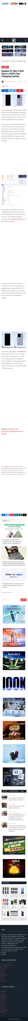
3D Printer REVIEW (13, 791)
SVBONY (4, 991)
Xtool (3, 1006)
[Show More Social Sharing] (25, 90)
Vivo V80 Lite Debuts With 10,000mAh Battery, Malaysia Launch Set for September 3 (12, 541)
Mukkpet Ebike (5, 1010)
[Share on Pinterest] (19, 90)
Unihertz (4, 999)
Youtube (3, 954)
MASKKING (4, 975)
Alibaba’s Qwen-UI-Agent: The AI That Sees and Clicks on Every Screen (13, 585)
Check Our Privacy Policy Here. (8, 945)
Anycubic (4, 1004)
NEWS (5, 67)
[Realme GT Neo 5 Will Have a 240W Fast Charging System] (14, 100)
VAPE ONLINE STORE (7, 965)
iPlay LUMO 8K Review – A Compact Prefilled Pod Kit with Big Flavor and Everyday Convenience (17, 816)
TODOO (4, 981)
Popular (5, 791)
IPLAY (3, 979)
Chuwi (3, 993)
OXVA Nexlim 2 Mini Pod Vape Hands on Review (16, 799)
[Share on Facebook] (5, 90)
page (8, 468)
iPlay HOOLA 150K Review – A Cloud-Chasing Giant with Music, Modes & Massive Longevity (17, 828)
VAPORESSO (5, 967)
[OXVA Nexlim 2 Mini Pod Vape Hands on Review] (4, 797)
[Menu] (2, 40)
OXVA (3, 971)
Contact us (4, 943)
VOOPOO (4, 969)
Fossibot (4, 997)
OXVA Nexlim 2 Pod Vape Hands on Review (17, 807)
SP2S (3, 977)
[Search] (26, 40)
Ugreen (3, 1012)
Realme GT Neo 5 (16, 219)
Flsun (3, 1001)
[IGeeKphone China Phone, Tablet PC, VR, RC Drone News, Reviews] (14, 40)
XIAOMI (22, 791)
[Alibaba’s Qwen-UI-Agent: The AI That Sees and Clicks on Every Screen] (14, 575)
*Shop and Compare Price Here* (9, 951)
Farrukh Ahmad (11, 81)
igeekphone (18, 1019)
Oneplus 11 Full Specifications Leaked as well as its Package (12, 431)
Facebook (3, 952)
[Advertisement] (14, 21)
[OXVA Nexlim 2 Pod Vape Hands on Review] (4, 805)
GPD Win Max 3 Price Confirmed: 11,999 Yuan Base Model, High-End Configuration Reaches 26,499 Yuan (14, 563)
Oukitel (3, 1008)
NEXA (3, 973)
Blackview (4, 995)
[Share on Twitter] (12, 90)
